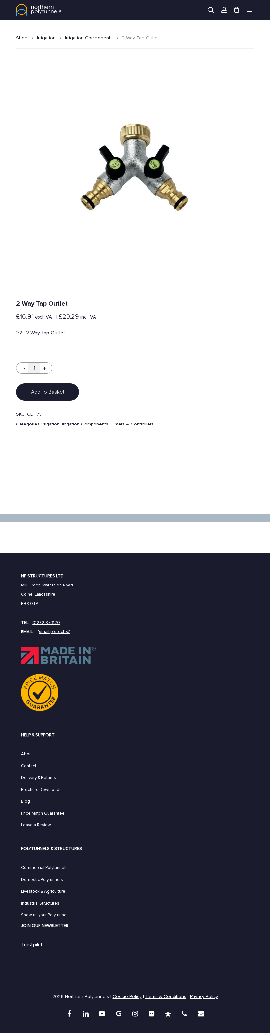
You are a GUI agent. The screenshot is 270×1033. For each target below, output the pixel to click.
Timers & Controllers (132, 424)
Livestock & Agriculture (43, 891)
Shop (22, 38)
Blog (25, 801)
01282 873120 (46, 622)
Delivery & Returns (38, 777)
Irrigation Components (89, 38)
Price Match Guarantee (43, 813)
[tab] (135, 485)
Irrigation (46, 38)
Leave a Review (36, 825)
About (27, 754)
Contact (28, 766)
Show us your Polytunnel (44, 915)
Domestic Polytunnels (42, 879)
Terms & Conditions (165, 996)
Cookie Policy (127, 996)
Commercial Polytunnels (44, 867)
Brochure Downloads (41, 789)
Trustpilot (32, 944)
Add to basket (47, 392)
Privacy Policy (204, 996)
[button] (250, 10)
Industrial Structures (40, 903)
